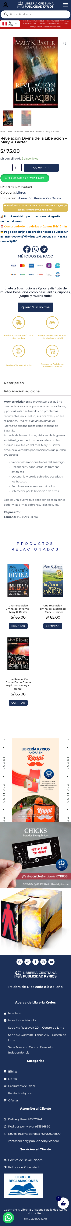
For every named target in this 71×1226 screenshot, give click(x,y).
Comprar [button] (18, 626)
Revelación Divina (47, 198)
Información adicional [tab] (22, 391)
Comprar (41, 167)
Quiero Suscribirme (35, 307)
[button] (64, 43)
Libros (9, 132)
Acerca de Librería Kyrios (35, 1002)
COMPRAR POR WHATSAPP (26, 177)
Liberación (24, 198)
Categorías (35, 1061)
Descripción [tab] (14, 383)
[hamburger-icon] (5, 5)
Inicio (2, 132)
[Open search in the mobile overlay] (35, 14)
